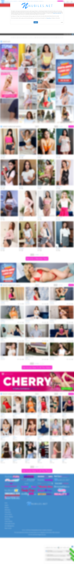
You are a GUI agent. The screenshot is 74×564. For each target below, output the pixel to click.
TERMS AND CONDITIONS (57, 13)
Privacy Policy (49, 18)
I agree (35, 22)
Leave (62, 22)
